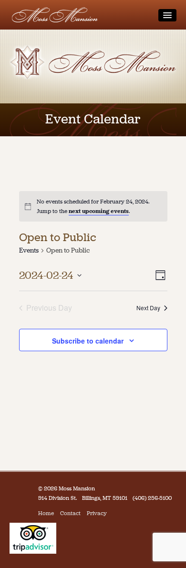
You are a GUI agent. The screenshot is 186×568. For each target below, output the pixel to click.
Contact (70, 513)
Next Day (148, 308)
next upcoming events (99, 211)
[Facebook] (115, 513)
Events (29, 250)
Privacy (97, 513)
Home (46, 513)
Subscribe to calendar (88, 340)
